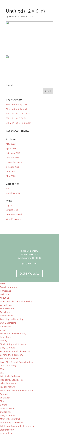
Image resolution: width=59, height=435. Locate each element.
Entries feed (12, 209)
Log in (9, 205)
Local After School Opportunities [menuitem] (16, 362)
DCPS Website (29, 273)
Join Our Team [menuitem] (7, 408)
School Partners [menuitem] (8, 383)
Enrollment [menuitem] (5, 312)
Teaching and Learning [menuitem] (11, 319)
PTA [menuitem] (2, 369)
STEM (8, 188)
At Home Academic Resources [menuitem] (15, 351)
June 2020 (11, 171)
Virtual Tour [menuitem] (6, 305)
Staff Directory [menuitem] (7, 308)
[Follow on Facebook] (23, 241)
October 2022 (13, 166)
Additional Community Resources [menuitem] (17, 390)
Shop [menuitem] (2, 401)
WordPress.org (13, 219)
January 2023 (12, 157)
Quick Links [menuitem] (5, 411)
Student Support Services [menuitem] (13, 344)
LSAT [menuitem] (2, 372)
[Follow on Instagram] (35, 241)
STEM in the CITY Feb (16, 118)
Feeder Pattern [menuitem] (7, 386)
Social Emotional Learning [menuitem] (13, 333)
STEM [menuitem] (3, 329)
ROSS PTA (14, 16)
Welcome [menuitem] (4, 294)
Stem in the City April (16, 109)
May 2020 (11, 176)
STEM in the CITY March (18, 113)
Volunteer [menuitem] (5, 397)
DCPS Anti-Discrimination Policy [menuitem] (16, 301)
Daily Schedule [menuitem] (7, 347)
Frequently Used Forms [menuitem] (11, 379)
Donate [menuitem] (3, 404)
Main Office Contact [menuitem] (10, 418)
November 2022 (14, 162)
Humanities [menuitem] (6, 326)
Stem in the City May (16, 104)
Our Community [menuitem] (8, 365)
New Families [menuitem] (6, 315)
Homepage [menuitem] (5, 290)
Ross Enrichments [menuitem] (9, 358)
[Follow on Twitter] (29, 241)
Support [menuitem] (4, 394)
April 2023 (11, 148)
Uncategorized (13, 193)
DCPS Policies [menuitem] (6, 433)
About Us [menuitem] (4, 297)
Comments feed (14, 214)
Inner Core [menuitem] (5, 337)
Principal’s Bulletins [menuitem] (10, 376)
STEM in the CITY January (18, 122)
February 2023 (13, 153)
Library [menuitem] (3, 340)
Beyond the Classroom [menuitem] (11, 354)
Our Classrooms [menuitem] (8, 322)
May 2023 (11, 143)
